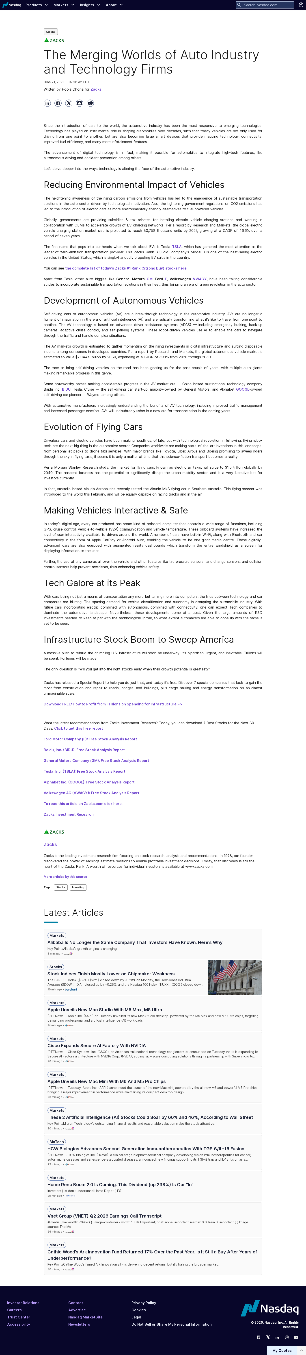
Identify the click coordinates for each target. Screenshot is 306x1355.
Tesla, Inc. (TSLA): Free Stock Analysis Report (84, 771)
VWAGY (200, 279)
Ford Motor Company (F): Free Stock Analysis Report (90, 739)
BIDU (66, 389)
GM (150, 279)
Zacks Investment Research (69, 814)
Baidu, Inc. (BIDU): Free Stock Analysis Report (84, 750)
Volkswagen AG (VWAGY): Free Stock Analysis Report (91, 793)
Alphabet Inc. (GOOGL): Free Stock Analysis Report (89, 782)
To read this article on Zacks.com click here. (83, 803)
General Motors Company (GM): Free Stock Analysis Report (96, 760)
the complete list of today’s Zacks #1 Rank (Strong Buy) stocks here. (126, 268)
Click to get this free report (78, 728)
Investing (78, 887)
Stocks (50, 31)
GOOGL (242, 389)
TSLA (177, 246)
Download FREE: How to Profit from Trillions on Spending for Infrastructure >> (113, 704)
